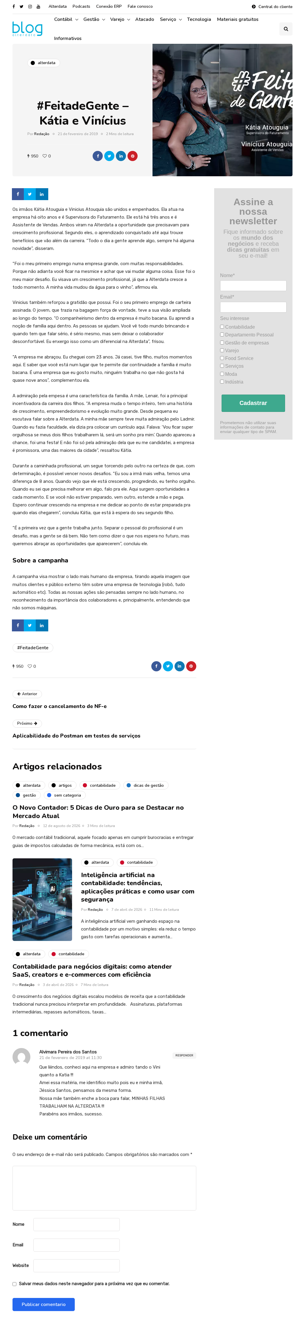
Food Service (238, 358)
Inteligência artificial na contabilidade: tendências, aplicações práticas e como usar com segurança (137, 887)
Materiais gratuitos (238, 19)
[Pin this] (132, 156)
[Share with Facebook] (98, 156)
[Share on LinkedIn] (42, 194)
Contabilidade (239, 327)
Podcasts (81, 6)
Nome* (227, 275)
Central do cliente (275, 7)
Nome (18, 1224)
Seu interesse (234, 318)
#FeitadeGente (33, 648)
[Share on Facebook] (18, 194)
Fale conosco (140, 6)
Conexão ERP (109, 6)
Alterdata (58, 6)
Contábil (63, 19)
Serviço (168, 19)
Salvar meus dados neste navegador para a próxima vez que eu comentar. (94, 1283)
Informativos (68, 38)
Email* (227, 296)
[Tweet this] (109, 156)
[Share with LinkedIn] (121, 156)
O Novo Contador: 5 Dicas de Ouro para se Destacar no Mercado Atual (98, 811)
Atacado (144, 19)
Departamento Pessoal (249, 334)
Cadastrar (253, 403)
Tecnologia (199, 19)
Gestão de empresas (246, 342)
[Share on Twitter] (30, 194)
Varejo (117, 19)
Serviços (234, 366)
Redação (41, 134)
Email (18, 1245)
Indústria (233, 381)
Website (21, 1265)
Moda (230, 374)
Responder (184, 1055)
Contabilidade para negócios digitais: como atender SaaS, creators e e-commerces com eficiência (92, 970)
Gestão (91, 19)
